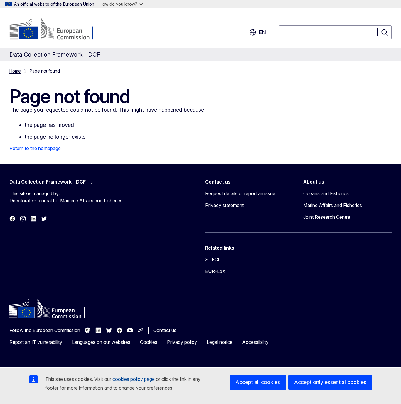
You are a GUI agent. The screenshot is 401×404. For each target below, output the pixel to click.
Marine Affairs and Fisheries (332, 205)
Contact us (164, 330)
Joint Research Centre (326, 217)
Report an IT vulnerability (35, 342)
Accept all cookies (257, 382)
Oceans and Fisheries (326, 193)
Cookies (148, 342)
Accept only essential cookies (330, 382)
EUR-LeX (215, 271)
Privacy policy (182, 342)
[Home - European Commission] (56, 29)
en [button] (262, 32)
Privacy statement (224, 205)
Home (15, 70)
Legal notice (219, 342)
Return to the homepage (35, 148)
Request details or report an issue (240, 193)
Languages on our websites (101, 342)
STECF (213, 259)
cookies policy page (133, 379)
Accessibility (255, 342)
